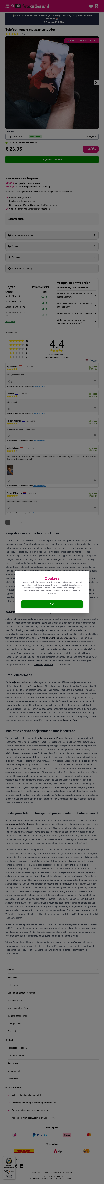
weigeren (52, 593)
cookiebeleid (29, 590)
